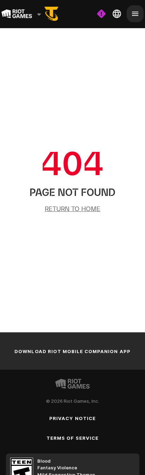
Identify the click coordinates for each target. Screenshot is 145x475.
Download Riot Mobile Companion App (72, 351)
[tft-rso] (51, 14)
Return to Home (72, 208)
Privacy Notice (72, 418)
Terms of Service (72, 438)
